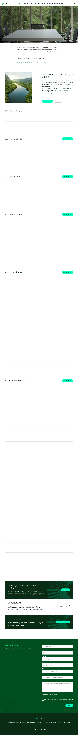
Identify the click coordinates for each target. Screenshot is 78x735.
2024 (21, 62)
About (19, 3)
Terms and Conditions (42, 722)
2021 (31, 62)
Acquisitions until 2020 (39, 62)
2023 (24, 62)
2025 (18, 62)
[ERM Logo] (5, 3)
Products (40, 3)
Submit (68, 705)
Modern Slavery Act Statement (27, 722)
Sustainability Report (13, 722)
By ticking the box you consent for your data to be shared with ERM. (58, 700)
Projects (46, 3)
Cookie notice (61, 722)
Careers (56, 3)
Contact (61, 3)
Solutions (33, 3)
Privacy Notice (53, 722)
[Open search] (74, 3)
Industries (25, 3)
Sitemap (68, 722)
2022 (28, 62)
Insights (51, 3)
